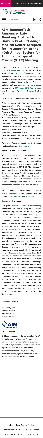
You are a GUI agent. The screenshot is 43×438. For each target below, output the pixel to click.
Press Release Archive (25, 425)
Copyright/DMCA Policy (14, 434)
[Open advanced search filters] (34, 19)
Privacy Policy (32, 434)
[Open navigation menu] (4, 19)
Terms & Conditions (31, 430)
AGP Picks (5, 3)
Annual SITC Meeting (27, 88)
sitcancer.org (24, 146)
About (11, 425)
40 (16, 88)
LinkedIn (17, 196)
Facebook (30, 196)
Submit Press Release (13, 430)
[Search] (29, 19)
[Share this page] (39, 19)
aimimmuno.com (13, 193)
